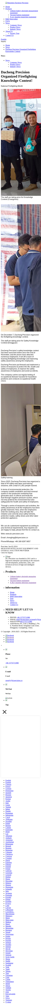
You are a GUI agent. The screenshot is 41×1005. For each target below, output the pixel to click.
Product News (15, 27)
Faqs (11, 598)
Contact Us (9, 35)
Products (8, 9)
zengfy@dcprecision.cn (13, 680)
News (7, 23)
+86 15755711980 (23, 617)
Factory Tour (14, 33)
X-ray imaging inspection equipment (23, 17)
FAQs (7, 21)
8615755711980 (26, 621)
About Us (9, 31)
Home (7, 7)
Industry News (15, 29)
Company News (16, 25)
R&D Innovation (11, 19)
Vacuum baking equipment (19, 15)
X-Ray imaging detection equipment (23, 583)
